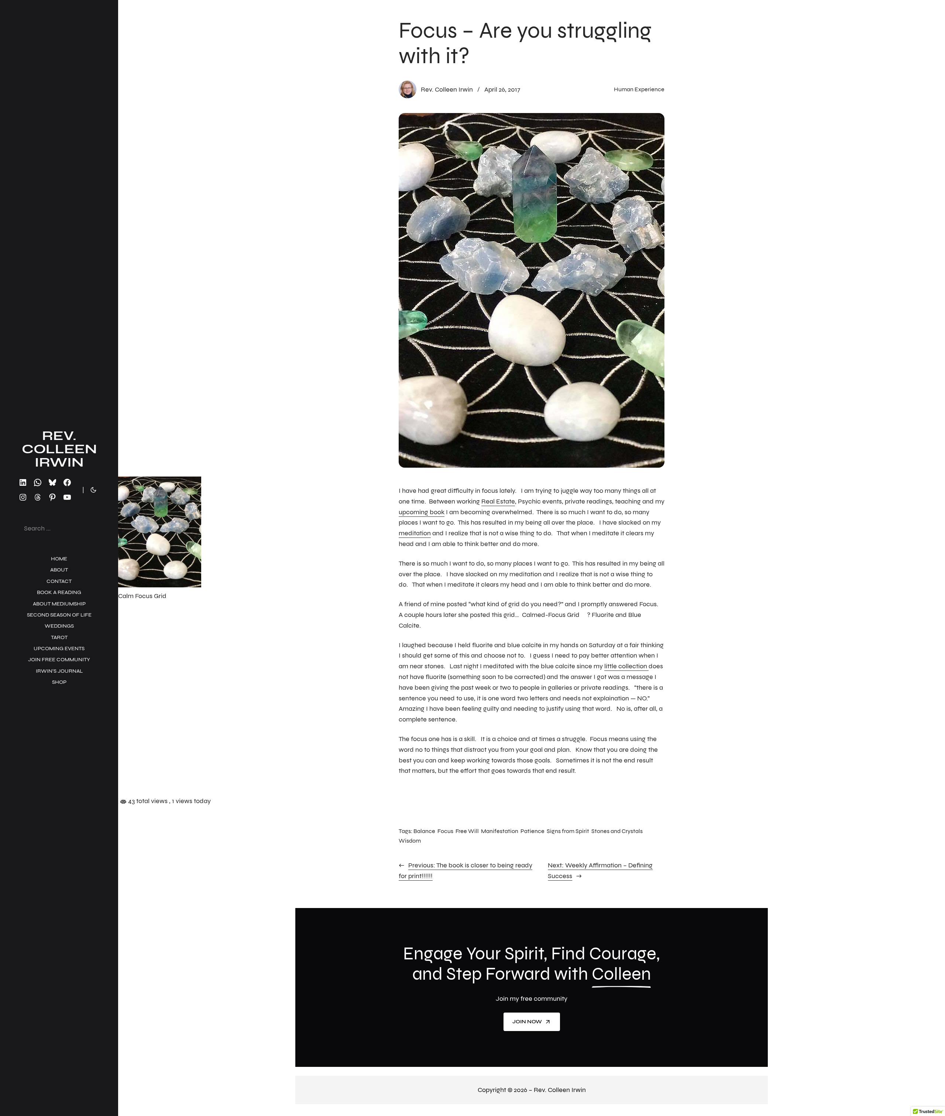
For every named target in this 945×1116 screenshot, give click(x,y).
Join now (527, 1021)
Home (59, 559)
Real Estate (498, 501)
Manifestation (499, 831)
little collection (626, 666)
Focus (445, 831)
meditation (415, 533)
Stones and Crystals (617, 831)
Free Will (467, 831)
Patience (532, 831)
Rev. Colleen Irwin (59, 449)
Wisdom (410, 840)
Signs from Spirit (568, 831)
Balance (424, 831)
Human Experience (639, 89)
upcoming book (421, 512)
